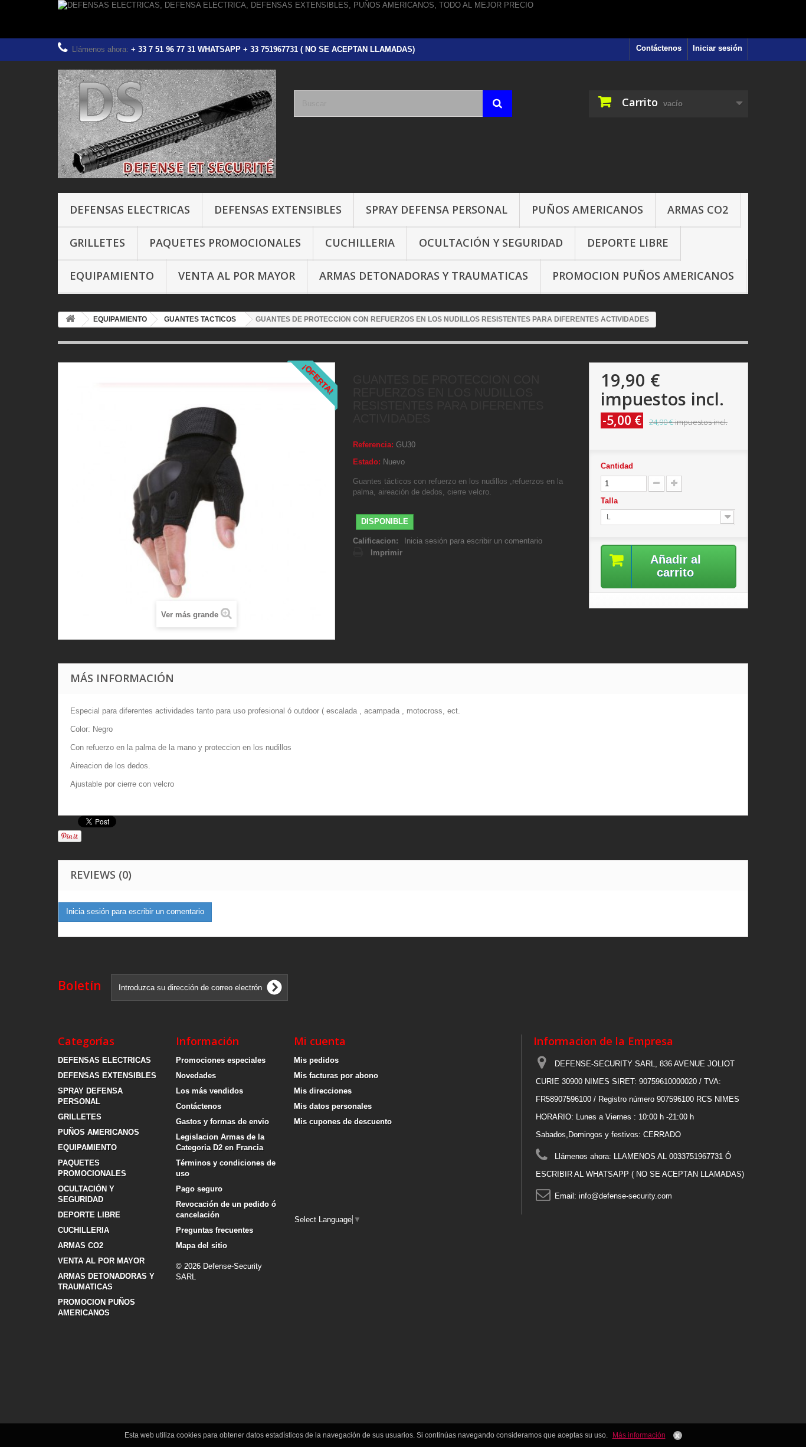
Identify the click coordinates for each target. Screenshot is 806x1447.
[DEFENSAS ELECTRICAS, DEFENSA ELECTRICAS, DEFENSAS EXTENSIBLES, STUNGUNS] (167, 124)
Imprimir (386, 552)
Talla (610, 500)
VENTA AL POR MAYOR (236, 276)
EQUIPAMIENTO (112, 276)
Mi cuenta (320, 1041)
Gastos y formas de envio (222, 1121)
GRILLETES (97, 242)
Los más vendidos (209, 1090)
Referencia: (373, 444)
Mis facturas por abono (336, 1075)
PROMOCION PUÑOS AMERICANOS (643, 276)
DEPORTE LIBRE (628, 242)
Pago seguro (199, 1188)
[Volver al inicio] (70, 319)
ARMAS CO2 (697, 209)
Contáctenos (659, 48)
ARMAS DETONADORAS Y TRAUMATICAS (423, 276)
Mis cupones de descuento (343, 1121)
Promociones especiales (221, 1060)
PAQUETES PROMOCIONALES (225, 242)
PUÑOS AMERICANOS (587, 209)
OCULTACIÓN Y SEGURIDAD (491, 242)
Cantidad (617, 465)
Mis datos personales (333, 1106)
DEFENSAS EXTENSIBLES (278, 209)
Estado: (367, 461)
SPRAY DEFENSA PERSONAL (436, 209)
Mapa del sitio (201, 1245)
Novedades (196, 1075)
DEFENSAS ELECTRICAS (130, 209)
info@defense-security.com (625, 1195)
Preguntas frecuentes (214, 1230)
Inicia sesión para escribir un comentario (473, 540)
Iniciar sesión (717, 48)
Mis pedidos (316, 1060)
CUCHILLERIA (360, 242)
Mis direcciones (323, 1090)
